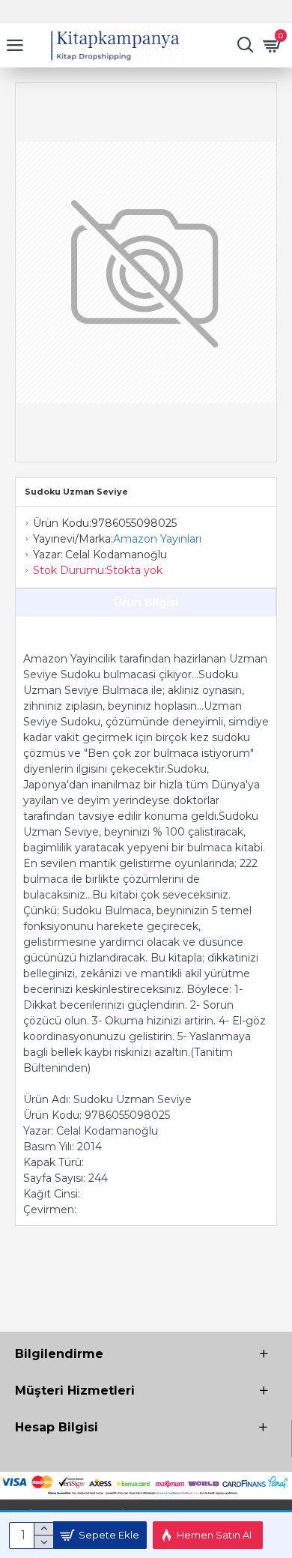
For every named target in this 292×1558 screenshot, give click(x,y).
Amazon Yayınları (157, 539)
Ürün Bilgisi (146, 602)
